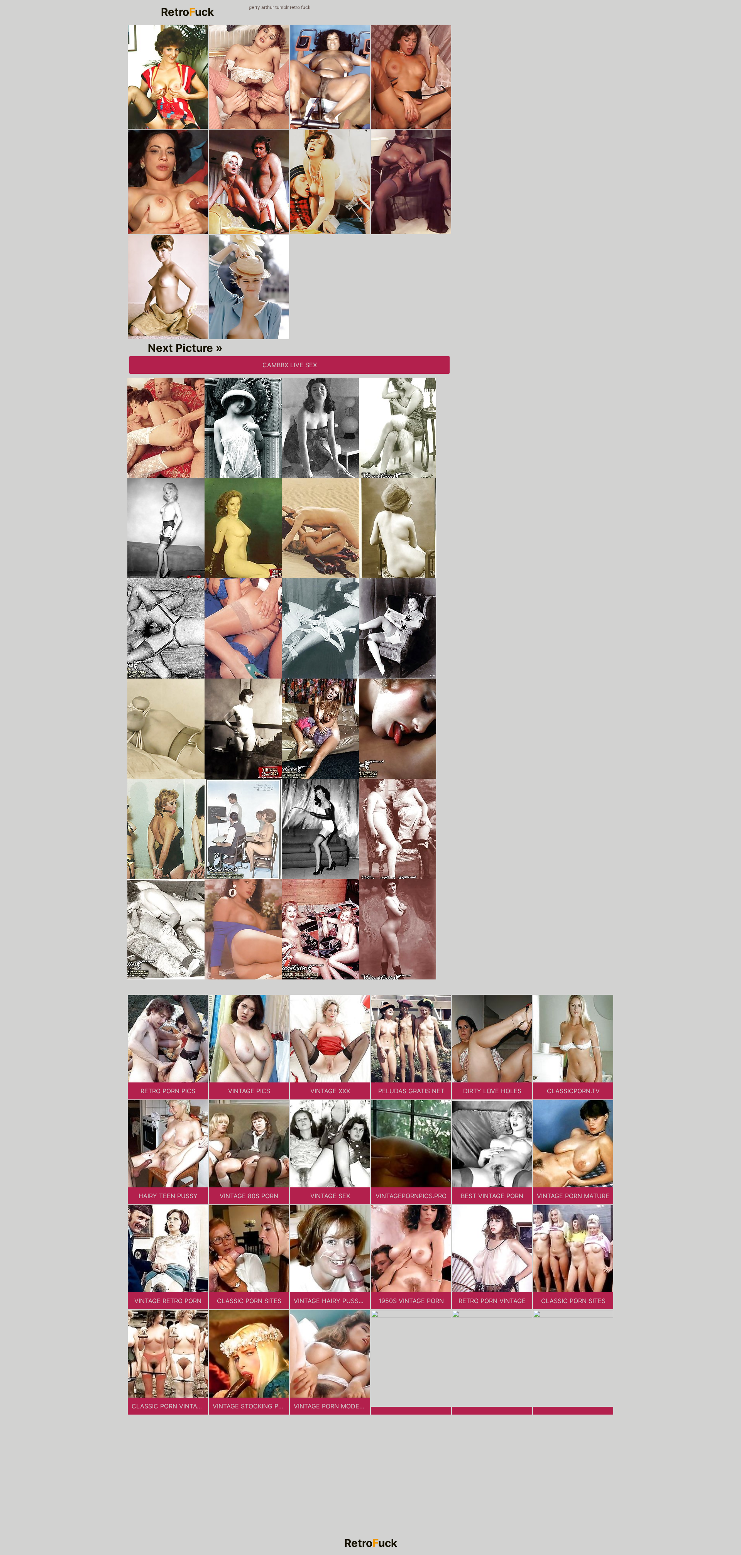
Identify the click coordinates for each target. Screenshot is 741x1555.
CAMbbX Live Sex (289, 365)
